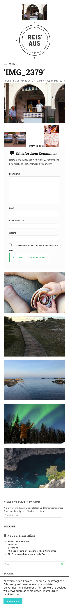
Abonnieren (9, 526)
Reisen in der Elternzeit (19, 541)
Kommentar (14, 174)
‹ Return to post (35, 145)
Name (12, 208)
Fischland (12, 544)
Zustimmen (13, 600)
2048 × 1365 (43, 80)
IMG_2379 (59, 80)
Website (12, 233)
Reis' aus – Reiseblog (34, 29)
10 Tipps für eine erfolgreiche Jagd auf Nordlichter (32, 551)
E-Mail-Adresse (16, 220)
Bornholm (13, 547)
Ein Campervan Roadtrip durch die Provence (29, 554)
